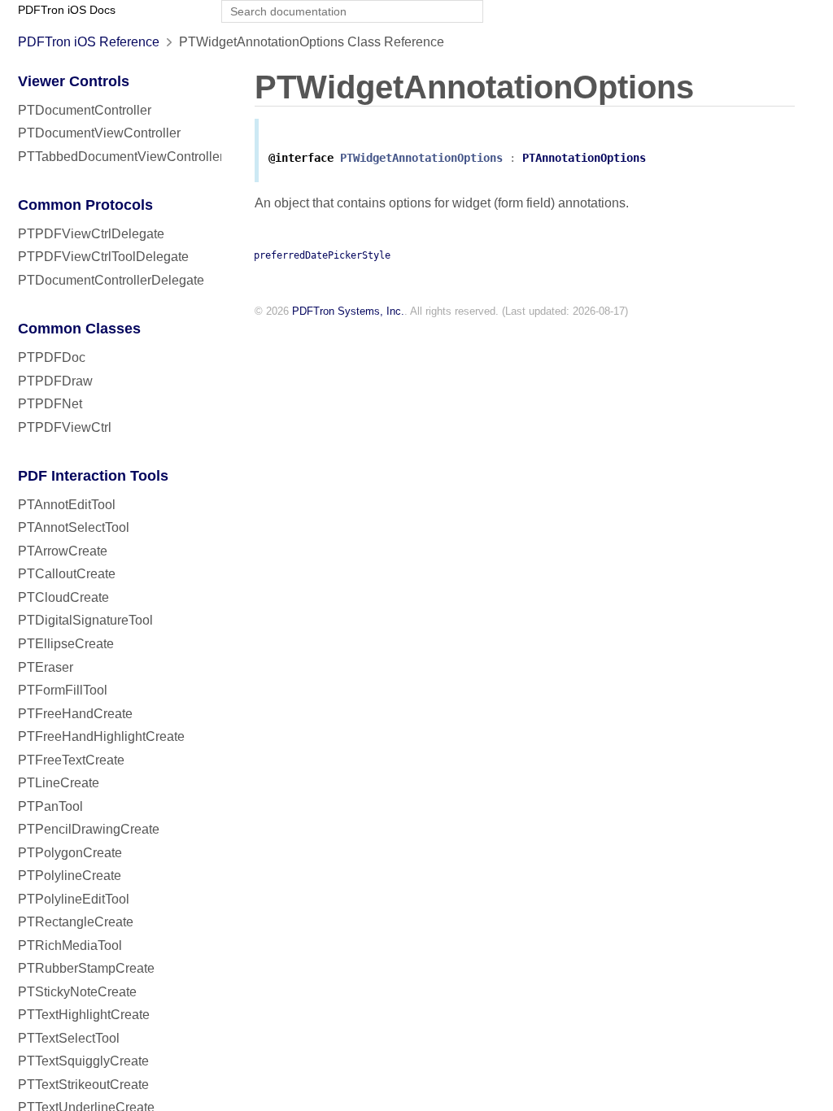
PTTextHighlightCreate (84, 1015)
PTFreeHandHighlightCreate (101, 736)
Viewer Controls (73, 81)
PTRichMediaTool (70, 945)
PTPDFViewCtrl (64, 427)
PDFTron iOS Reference (88, 42)
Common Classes (79, 328)
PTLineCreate (58, 783)
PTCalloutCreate (67, 574)
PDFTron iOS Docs (67, 10)
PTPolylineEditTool (73, 899)
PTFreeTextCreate (71, 760)
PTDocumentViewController (99, 133)
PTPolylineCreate (69, 875)
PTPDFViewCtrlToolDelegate (103, 257)
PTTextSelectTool (69, 1038)
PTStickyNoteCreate (77, 992)
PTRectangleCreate (75, 922)
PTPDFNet (50, 404)
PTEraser (45, 667)
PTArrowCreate (62, 551)
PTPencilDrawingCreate (88, 829)
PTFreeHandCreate (75, 714)
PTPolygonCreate (70, 853)
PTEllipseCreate (66, 644)
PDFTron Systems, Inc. (348, 311)
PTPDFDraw (55, 381)
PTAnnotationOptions (584, 157)
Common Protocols (85, 205)
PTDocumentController (84, 110)
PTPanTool (50, 806)
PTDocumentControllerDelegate (111, 280)
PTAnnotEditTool (67, 505)
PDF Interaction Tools (93, 476)
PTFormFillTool (62, 690)
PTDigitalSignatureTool (85, 620)
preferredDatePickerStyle (322, 255)
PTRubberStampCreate (86, 968)
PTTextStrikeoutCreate (83, 1084)
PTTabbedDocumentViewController (121, 156)
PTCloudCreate (63, 597)
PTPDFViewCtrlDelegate (91, 234)
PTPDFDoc (51, 357)
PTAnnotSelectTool (73, 527)
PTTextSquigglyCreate (83, 1061)
